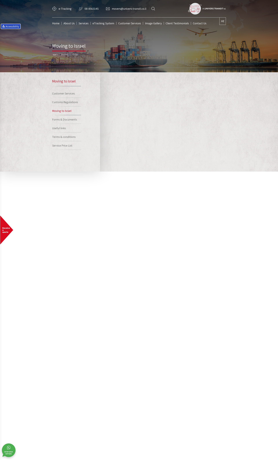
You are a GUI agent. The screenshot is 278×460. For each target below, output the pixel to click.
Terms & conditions (64, 137)
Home (56, 23)
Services (83, 23)
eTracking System (103, 23)
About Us (69, 23)
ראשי (55, 54)
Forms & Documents (64, 119)
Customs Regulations (65, 102)
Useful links (59, 128)
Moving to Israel (69, 54)
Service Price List (62, 145)
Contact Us (199, 23)
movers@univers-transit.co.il (129, 8)
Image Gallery (153, 23)
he (222, 21)
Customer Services (129, 23)
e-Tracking (65, 8)
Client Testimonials (177, 23)
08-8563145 (92, 8)
